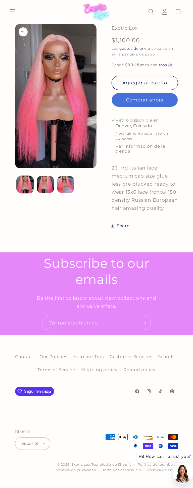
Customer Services (131, 356)
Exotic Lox (80, 464)
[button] (12, 11)
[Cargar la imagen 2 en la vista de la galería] (45, 184)
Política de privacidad (76, 470)
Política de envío (162, 470)
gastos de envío (134, 48)
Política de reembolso (158, 464)
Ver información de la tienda (140, 149)
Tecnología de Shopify (111, 464)
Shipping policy (99, 369)
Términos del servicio (122, 470)
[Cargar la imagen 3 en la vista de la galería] (65, 184)
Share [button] (123, 225)
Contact (24, 356)
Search (166, 356)
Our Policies (53, 356)
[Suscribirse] (144, 323)
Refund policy (139, 369)
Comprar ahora (145, 100)
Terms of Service (56, 369)
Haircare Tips (88, 356)
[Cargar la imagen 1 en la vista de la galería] (25, 184)
